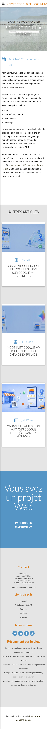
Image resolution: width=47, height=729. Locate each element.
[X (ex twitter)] (14, 633)
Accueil (24, 601)
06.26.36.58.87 (28, 583)
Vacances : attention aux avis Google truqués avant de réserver (23, 431)
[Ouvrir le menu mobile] (3, 4)
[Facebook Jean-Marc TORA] (26, 633)
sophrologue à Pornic (20, 165)
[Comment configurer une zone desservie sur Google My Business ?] (23, 237)
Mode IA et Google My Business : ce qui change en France (23, 351)
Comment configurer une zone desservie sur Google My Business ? (23, 271)
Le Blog (23, 613)
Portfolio (23, 609)
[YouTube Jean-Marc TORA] (32, 633)
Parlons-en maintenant (23, 525)
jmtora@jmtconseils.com (26, 587)
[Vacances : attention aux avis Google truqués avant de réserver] (23, 398)
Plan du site (34, 716)
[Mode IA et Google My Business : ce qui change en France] (23, 319)
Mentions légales (23, 720)
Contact (23, 617)
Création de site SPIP (23, 605)
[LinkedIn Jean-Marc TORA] (20, 633)
